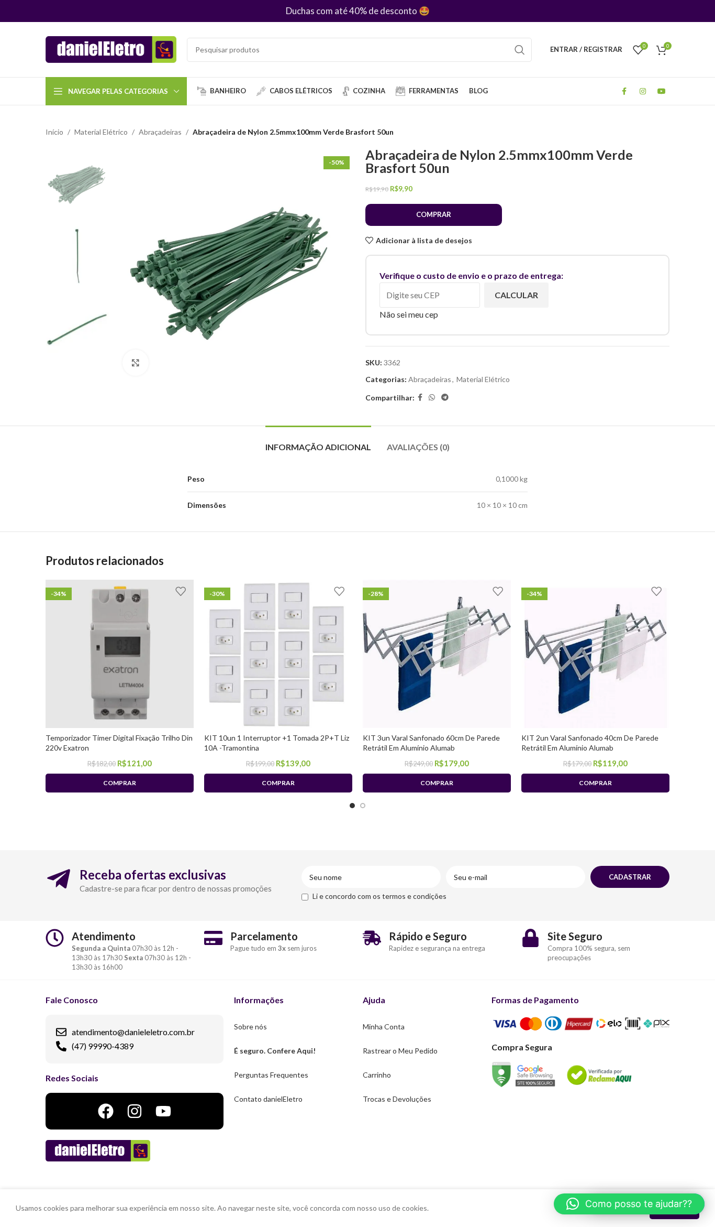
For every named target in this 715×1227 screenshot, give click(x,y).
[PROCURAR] (520, 50)
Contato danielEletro (268, 1098)
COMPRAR (433, 214)
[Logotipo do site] (111, 48)
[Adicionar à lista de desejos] (180, 591)
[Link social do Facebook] (624, 91)
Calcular (516, 295)
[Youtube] (163, 1111)
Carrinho (377, 1074)
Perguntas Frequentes (271, 1074)
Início (54, 131)
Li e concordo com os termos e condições (379, 896)
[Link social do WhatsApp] (432, 397)
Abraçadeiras (160, 131)
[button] (629, 1203)
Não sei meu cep (408, 314)
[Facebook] (106, 1111)
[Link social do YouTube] (661, 91)
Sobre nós (250, 1026)
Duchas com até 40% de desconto (351, 10)
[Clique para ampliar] (135, 363)
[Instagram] (134, 1111)
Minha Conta (384, 1026)
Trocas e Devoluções (397, 1098)
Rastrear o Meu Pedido (400, 1050)
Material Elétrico (101, 131)
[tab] (318, 442)
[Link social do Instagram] (643, 91)
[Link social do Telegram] (445, 397)
